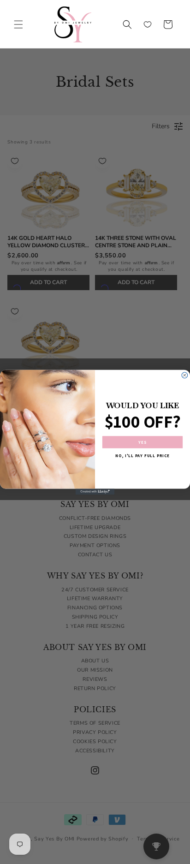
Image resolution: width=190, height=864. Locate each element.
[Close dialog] (185, 375)
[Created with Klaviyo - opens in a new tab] (95, 492)
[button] (18, 24)
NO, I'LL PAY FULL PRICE (142, 455)
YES (142, 442)
